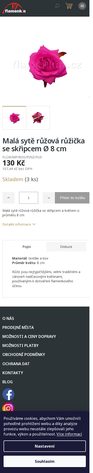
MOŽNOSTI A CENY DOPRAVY (29, 336)
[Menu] (82, 6)
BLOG (7, 381)
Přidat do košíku (72, 197)
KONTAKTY (12, 372)
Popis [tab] (26, 246)
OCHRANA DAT (16, 363)
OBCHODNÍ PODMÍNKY (23, 354)
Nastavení (45, 446)
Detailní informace (16, 224)
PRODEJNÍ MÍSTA (18, 327)
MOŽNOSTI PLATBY (20, 345)
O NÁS (8, 318)
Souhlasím (45, 461)
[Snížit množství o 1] (49, 197)
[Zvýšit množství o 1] (9, 197)
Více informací (69, 434)
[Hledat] (57, 6)
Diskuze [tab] (66, 246)
